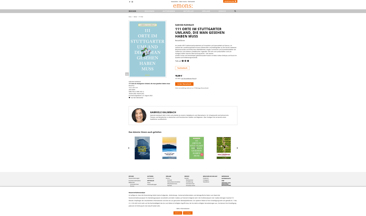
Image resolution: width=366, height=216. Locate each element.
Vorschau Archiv (190, 185)
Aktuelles (150, 180)
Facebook (206, 178)
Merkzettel (191, 1)
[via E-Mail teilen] (188, 61)
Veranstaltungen (152, 184)
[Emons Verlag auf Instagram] (132, 2)
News (148, 182)
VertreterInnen (190, 183)
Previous (129, 148)
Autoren (150, 176)
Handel (186, 178)
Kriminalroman (134, 184)
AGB (223, 180)
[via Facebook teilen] (183, 61)
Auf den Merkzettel (137, 98)
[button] (234, 11)
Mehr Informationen (183, 208)
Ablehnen (178, 213)
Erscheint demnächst (135, 180)
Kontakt (169, 180)
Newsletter (174, 1)
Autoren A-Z (150, 178)
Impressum (225, 176)
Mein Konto (183, 1)
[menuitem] (175, 1)
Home (130, 16)
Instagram (206, 180)
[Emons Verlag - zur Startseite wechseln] (183, 6)
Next (237, 148)
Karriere (169, 185)
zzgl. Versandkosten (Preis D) (189, 78)
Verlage (168, 176)
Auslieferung (189, 182)
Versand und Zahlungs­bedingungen (226, 184)
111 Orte (141, 16)
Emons (168, 178)
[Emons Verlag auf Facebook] (129, 2)
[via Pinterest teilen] (185, 61)
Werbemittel (189, 180)
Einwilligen (187, 213)
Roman (132, 186)
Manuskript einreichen (173, 182)
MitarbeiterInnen (172, 183)
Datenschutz (226, 178)
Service (186, 176)
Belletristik (132, 182)
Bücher (135, 16)
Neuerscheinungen (134, 178)
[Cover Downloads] (127, 74)
